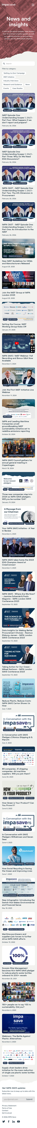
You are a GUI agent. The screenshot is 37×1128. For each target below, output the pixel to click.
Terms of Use (7, 1108)
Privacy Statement (9, 1106)
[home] (8, 4)
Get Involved (7, 1113)
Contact (5, 1110)
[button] (33, 5)
